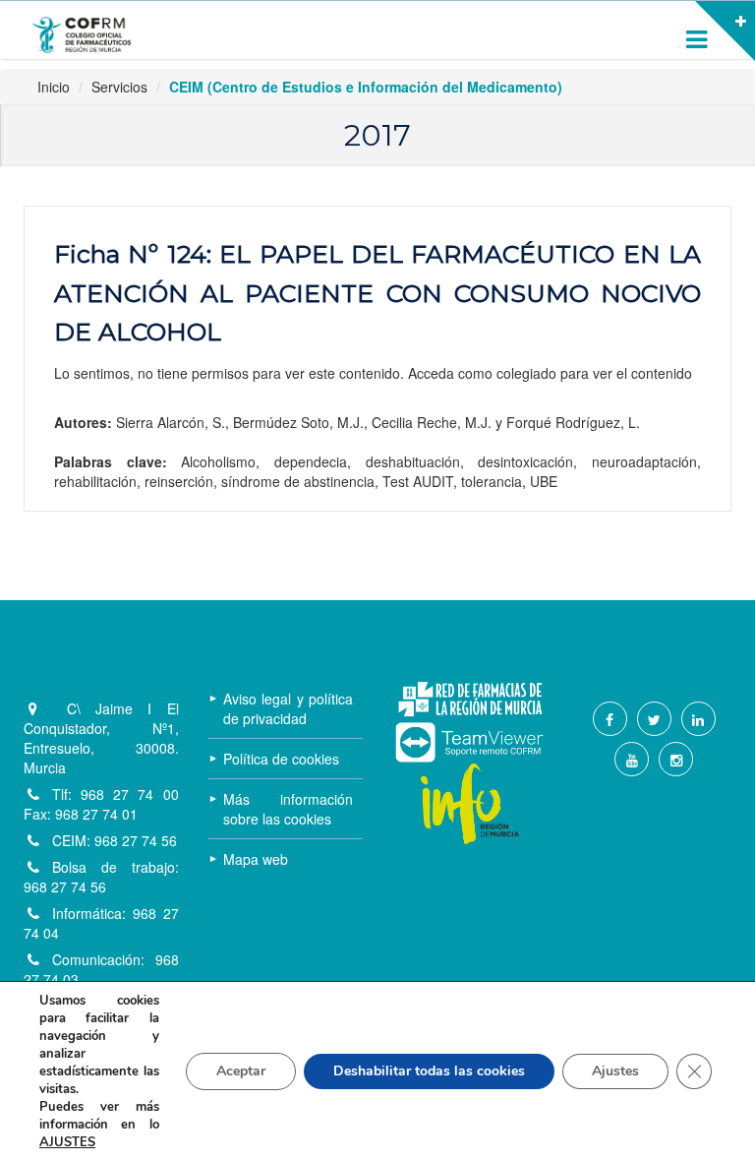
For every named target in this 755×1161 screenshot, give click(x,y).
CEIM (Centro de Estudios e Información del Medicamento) (365, 86)
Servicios (119, 86)
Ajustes (615, 1071)
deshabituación (413, 461)
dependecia (310, 461)
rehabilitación (95, 481)
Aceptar (240, 1071)
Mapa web (255, 859)
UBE (543, 481)
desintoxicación (525, 461)
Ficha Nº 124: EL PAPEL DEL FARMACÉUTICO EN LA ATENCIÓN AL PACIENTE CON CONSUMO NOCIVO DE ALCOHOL (377, 292)
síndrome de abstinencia (298, 481)
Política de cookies (281, 758)
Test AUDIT (417, 481)
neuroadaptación (644, 461)
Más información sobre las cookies (288, 808)
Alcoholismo (218, 461)
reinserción (179, 481)
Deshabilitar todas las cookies (429, 1071)
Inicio (53, 86)
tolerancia (491, 481)
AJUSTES (67, 1142)
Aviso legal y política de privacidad (288, 708)
